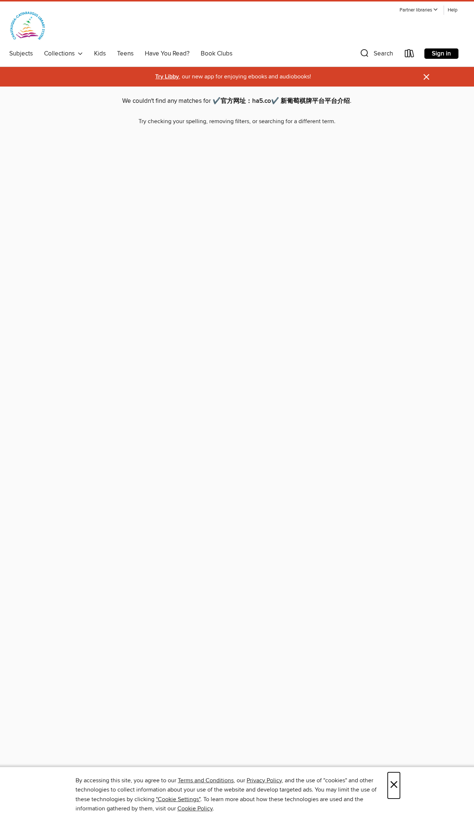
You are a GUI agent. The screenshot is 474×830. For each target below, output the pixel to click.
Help (452, 10)
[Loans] (409, 55)
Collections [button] (61, 54)
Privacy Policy (264, 780)
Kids (100, 54)
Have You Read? (167, 54)
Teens (125, 54)
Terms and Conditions (206, 780)
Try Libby (167, 77)
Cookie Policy (195, 808)
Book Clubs (217, 54)
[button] (419, 10)
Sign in (441, 54)
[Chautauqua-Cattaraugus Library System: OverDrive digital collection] (27, 25)
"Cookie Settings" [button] (178, 799)
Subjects (21, 54)
